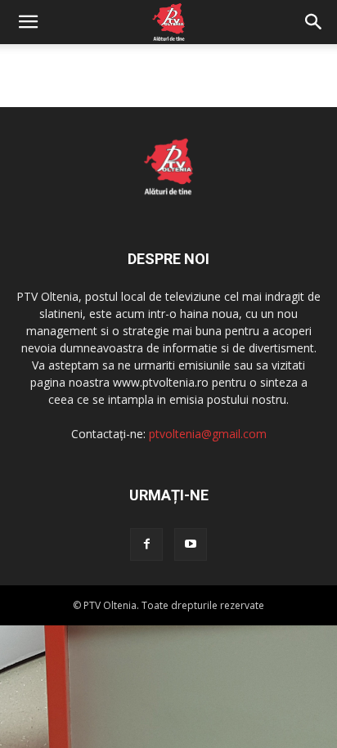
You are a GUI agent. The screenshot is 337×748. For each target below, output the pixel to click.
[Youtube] (190, 544)
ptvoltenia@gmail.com (208, 433)
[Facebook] (146, 544)
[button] (28, 22)
